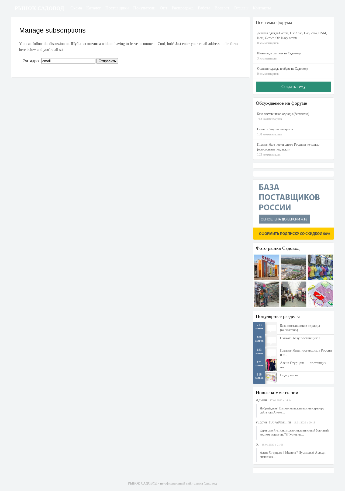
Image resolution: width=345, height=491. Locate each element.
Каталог (93, 8)
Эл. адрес (31, 60)
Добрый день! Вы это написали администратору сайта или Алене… (292, 410)
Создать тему (293, 86)
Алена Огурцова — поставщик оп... (303, 365)
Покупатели (144, 8)
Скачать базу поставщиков (300, 338)
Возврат (222, 8)
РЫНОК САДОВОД (39, 8)
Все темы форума (274, 22)
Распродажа (183, 8)
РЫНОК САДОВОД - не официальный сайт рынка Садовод (172, 483)
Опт (163, 8)
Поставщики (117, 8)
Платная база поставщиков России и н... (306, 352)
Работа (204, 8)
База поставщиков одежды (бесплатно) (300, 328)
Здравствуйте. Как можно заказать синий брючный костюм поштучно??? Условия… (294, 433)
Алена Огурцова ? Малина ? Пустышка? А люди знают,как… (292, 455)
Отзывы (241, 8)
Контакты (262, 8)
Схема (76, 8)
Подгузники (289, 375)
